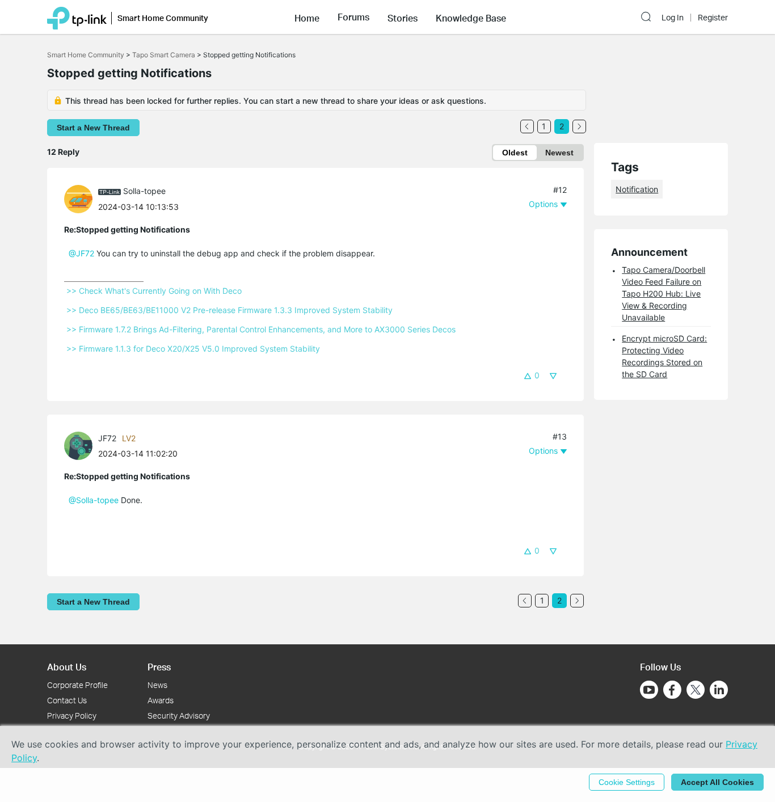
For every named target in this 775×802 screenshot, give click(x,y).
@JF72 (81, 253)
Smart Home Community (85, 54)
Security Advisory (179, 715)
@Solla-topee (94, 500)
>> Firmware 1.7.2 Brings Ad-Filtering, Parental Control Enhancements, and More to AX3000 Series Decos (261, 329)
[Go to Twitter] (695, 691)
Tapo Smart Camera (163, 54)
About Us (66, 667)
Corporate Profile (77, 685)
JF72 (107, 438)
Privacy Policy (71, 715)
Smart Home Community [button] (162, 18)
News (157, 685)
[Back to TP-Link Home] (77, 17)
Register (713, 18)
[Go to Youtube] (649, 690)
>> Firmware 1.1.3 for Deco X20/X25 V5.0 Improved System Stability (193, 348)
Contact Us (67, 700)
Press (159, 667)
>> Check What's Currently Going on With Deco (154, 291)
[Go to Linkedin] (719, 690)
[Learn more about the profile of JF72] (81, 445)
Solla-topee (144, 191)
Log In (673, 18)
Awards (161, 700)
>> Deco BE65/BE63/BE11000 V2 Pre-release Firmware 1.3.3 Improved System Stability (229, 310)
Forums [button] (353, 17)
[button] (306, 17)
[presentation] (78, 199)
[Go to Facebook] (672, 690)
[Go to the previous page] (527, 126)
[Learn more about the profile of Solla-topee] (81, 198)
